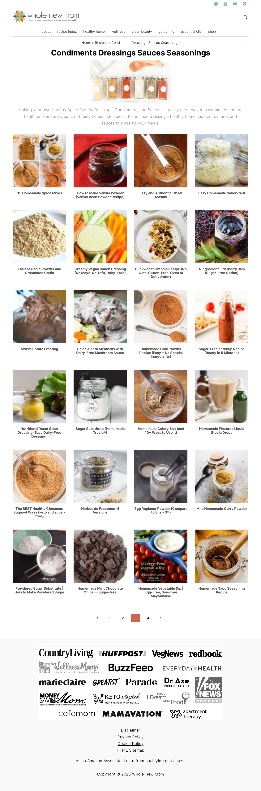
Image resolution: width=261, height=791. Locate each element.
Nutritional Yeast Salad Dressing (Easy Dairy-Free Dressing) (39, 432)
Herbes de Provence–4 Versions (100, 510)
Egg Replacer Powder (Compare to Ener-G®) (161, 510)
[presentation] (39, 160)
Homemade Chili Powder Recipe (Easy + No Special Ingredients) (161, 353)
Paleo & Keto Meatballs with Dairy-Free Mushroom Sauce (100, 351)
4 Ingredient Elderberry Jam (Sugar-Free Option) (222, 271)
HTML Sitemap (130, 750)
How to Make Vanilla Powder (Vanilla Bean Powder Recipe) (100, 195)
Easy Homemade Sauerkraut (221, 193)
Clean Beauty (142, 31)
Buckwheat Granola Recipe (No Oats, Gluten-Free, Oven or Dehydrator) (161, 273)
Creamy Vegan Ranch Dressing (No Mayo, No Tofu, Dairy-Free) (100, 271)
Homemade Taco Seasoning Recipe (222, 590)
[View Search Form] (245, 17)
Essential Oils (191, 31)
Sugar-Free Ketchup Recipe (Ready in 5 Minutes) (222, 351)
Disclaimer (130, 730)
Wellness (118, 31)
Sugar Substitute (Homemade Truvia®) (100, 431)
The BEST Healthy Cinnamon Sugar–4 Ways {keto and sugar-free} (39, 512)
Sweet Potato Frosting (39, 349)
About (46, 31)
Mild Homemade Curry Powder (221, 509)
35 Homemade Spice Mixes (39, 193)
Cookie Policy (130, 743)
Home (86, 43)
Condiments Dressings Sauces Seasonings (145, 43)
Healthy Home (94, 31)
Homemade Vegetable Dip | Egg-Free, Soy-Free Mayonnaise (160, 592)
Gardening (166, 31)
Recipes (101, 43)
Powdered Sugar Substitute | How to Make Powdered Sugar (39, 590)
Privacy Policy (130, 737)
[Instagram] (225, 4)
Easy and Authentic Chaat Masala (160, 195)
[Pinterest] (244, 4)
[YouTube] (235, 4)
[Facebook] (216, 4)
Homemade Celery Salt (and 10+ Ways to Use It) (161, 431)
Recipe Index (67, 31)
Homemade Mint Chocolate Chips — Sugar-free (100, 590)
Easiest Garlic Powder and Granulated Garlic (39, 271)
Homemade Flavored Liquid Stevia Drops (221, 431)
